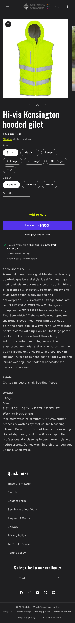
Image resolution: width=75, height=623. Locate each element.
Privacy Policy (17, 535)
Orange (31, 184)
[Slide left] (29, 105)
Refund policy (17, 552)
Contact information (50, 617)
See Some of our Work (22, 509)
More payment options (37, 234)
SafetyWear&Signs (35, 607)
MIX (9, 169)
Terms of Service (19, 544)
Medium (29, 152)
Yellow (11, 184)
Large (49, 152)
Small (10, 152)
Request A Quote (19, 518)
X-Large (12, 161)
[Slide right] (46, 105)
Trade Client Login (19, 483)
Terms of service (63, 611)
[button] (7, 6)
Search (12, 492)
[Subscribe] (58, 578)
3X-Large (56, 161)
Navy (49, 184)
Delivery (13, 527)
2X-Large (34, 161)
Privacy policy (42, 611)
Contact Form (17, 501)
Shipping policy (26, 617)
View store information (22, 258)
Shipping (7, 139)
